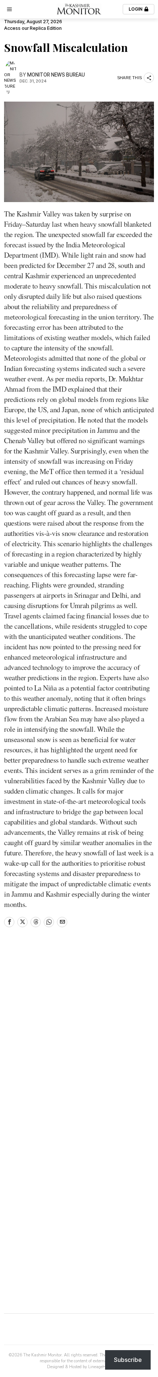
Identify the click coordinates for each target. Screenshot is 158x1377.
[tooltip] (9, 922)
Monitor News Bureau (56, 75)
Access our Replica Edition (33, 28)
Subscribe (128, 1359)
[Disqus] (79, 1033)
